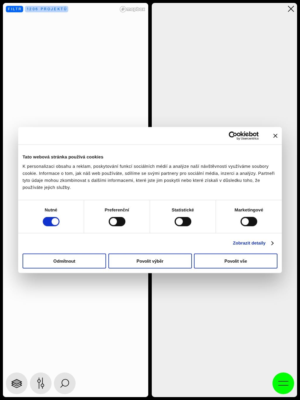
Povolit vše (235, 260)
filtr (15, 8)
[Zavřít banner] (275, 136)
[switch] (117, 221)
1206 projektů (47, 8)
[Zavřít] (291, 9)
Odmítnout (64, 260)
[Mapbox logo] (132, 9)
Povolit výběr (150, 260)
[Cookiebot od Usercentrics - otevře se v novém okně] (236, 135)
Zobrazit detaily (249, 243)
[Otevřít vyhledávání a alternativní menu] (283, 383)
